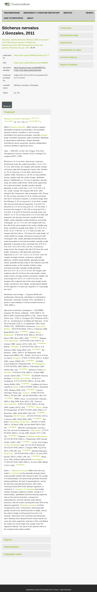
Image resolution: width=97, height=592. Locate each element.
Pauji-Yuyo (9, 453)
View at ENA (9, 121)
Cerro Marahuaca (11, 341)
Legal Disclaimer (65, 590)
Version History (68, 57)
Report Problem (68, 64)
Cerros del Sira (10, 404)
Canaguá (17, 358)
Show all (7, 106)
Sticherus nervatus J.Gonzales (17, 119)
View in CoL (35, 118)
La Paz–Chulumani (12, 445)
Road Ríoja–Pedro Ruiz (20, 422)
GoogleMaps (24, 331)
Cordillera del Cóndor (21, 378)
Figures (8, 539)
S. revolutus (15, 473)
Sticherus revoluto (17, 127)
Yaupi (15, 387)
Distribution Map (69, 35)
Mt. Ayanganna (38, 364)
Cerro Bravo (37, 459)
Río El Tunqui (20, 416)
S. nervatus (18, 489)
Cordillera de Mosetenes (37, 436)
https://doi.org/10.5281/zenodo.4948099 (31, 63)
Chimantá (14, 347)
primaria (43, 135)
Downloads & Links (70, 50)
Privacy (55, 590)
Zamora (26, 393)
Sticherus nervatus (20, 471)
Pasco (39, 407)
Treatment (9, 112)
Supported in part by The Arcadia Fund (39, 590)
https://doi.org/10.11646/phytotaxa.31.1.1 (31, 55)
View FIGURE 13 (34, 121)
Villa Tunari (36, 430)
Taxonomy (65, 28)
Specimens (66, 42)
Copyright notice (13, 554)
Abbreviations (11, 547)
